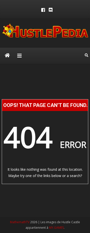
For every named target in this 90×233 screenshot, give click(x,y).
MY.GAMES (56, 227)
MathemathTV (20, 222)
